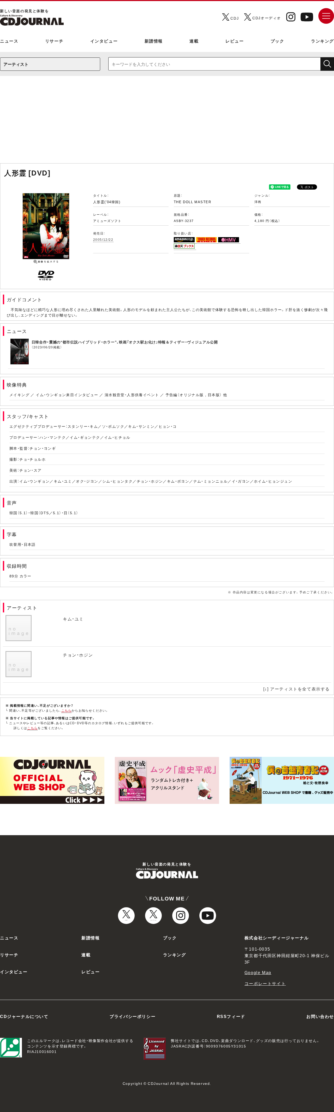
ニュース (9, 41)
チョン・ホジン (78, 655)
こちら (66, 710)
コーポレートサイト (265, 983)
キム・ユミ (73, 619)
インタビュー (104, 41)
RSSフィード (231, 1016)
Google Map (257, 972)
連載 (194, 41)
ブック (277, 41)
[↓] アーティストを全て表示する (296, 689)
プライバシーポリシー (133, 1016)
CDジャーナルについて (24, 1016)
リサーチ (54, 41)
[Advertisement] (167, 122)
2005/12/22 (103, 239)
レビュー (234, 41)
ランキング (322, 41)
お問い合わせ (320, 1016)
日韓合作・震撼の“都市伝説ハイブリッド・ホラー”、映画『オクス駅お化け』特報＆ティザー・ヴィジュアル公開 (125, 341)
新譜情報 (154, 41)
